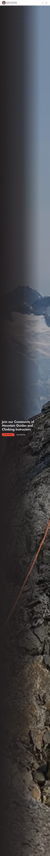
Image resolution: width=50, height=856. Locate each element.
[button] (43, 2)
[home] (10, 2)
